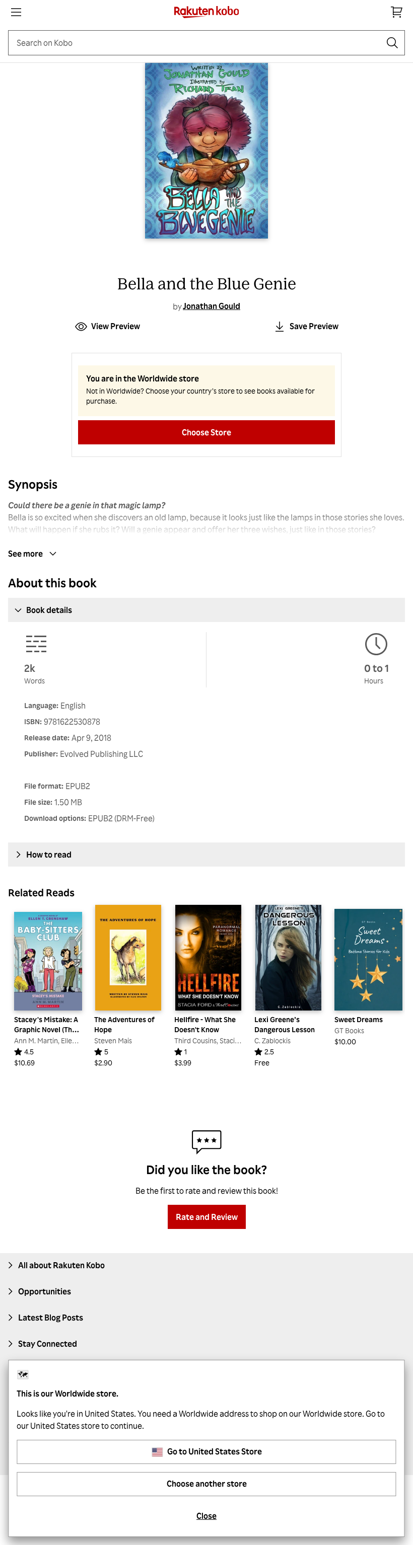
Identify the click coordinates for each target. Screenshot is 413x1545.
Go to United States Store (214, 1451)
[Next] (391, 986)
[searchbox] (198, 43)
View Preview (115, 326)
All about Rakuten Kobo (61, 1265)
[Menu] (16, 12)
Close (206, 1516)
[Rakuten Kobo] (206, 12)
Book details (49, 610)
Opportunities (44, 1291)
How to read (49, 854)
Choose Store (206, 432)
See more (25, 554)
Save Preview (314, 326)
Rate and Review (207, 1217)
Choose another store (207, 1484)
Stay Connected (47, 1344)
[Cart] (397, 12)
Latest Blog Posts (50, 1317)
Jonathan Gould (211, 306)
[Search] (392, 43)
